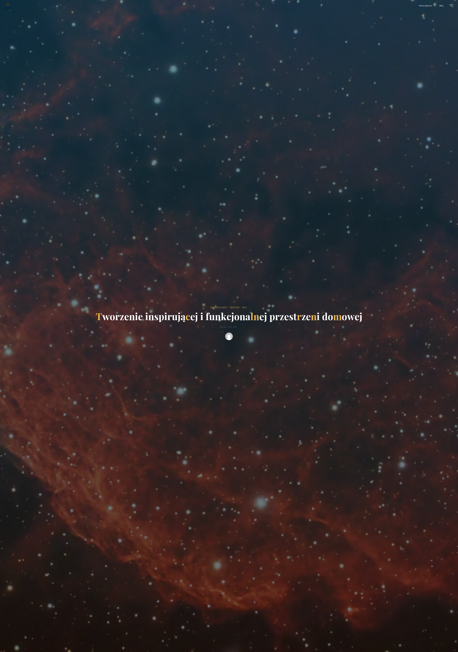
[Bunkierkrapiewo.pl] (8, 5)
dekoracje (234, 307)
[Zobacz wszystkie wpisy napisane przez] (229, 337)
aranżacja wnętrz (218, 307)
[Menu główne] (451, 6)
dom (244, 307)
